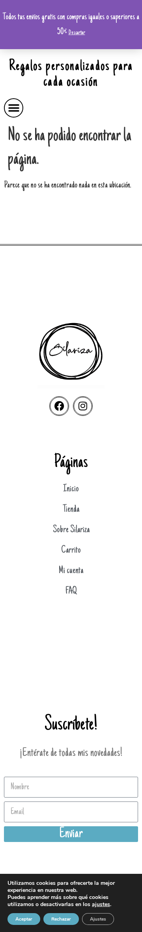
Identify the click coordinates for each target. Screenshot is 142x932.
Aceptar (23, 919)
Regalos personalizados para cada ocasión (71, 74)
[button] (13, 108)
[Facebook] (59, 406)
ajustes (101, 904)
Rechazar (61, 919)
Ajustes (98, 919)
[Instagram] (83, 406)
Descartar (77, 32)
